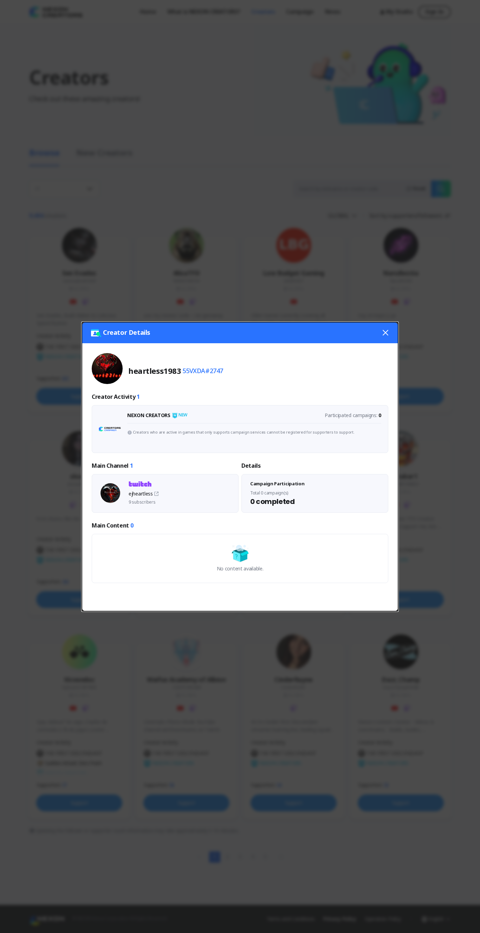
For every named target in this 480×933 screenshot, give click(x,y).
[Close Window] (385, 332)
